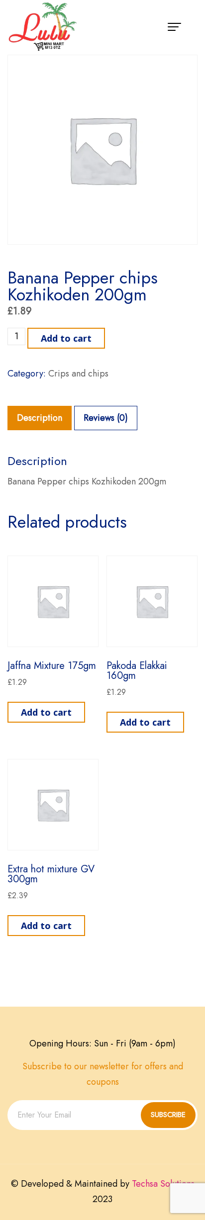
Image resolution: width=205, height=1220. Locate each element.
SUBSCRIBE (168, 1114)
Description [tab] (39, 417)
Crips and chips (78, 373)
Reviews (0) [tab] (106, 417)
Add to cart (66, 338)
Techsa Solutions (163, 1183)
